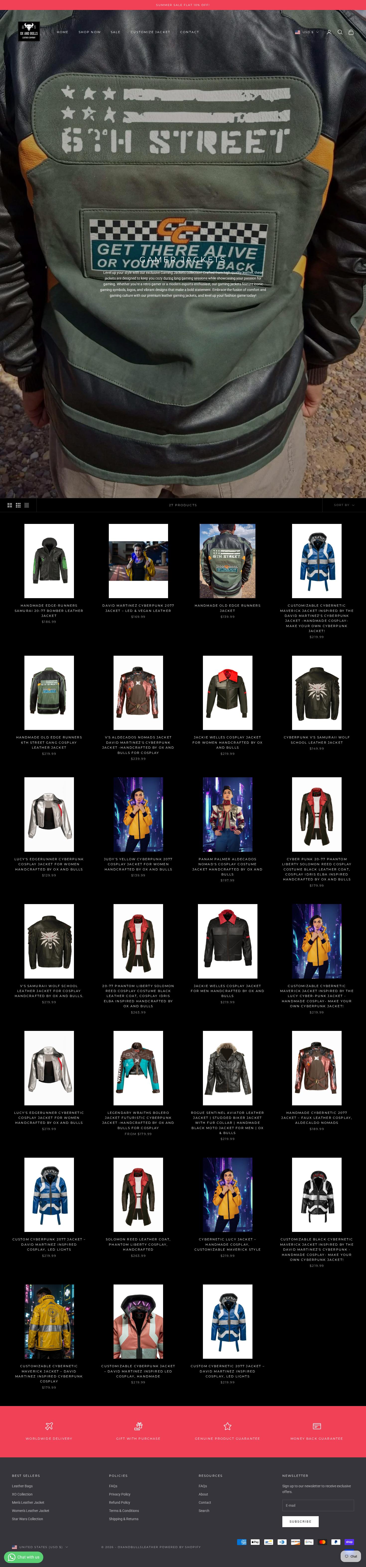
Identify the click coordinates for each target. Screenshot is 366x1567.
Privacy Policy (119, 1494)
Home (63, 32)
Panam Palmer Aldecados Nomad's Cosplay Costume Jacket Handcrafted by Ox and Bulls (227, 866)
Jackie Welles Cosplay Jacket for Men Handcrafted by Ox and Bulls (227, 991)
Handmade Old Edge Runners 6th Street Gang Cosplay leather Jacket (49, 742)
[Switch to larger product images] (9, 505)
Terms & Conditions (124, 1511)
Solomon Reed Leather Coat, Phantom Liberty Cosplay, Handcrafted (138, 1244)
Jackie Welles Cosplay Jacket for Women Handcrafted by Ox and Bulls (227, 742)
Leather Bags (22, 1486)
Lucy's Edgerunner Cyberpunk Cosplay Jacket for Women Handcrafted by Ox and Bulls (49, 864)
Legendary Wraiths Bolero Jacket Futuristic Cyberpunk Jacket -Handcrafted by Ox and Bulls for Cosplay (138, 1120)
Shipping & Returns (123, 1519)
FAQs (113, 1486)
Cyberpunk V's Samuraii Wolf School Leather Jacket (317, 739)
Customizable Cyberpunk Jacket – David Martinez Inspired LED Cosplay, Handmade (138, 1371)
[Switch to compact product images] (26, 505)
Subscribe (300, 1521)
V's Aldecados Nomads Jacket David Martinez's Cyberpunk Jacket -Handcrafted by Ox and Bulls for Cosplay (138, 744)
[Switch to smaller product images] (18, 505)
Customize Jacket (151, 32)
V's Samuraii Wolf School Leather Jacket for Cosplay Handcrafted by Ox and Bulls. (49, 991)
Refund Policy (119, 1502)
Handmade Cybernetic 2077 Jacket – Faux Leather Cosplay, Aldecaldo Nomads (316, 1118)
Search (204, 1511)
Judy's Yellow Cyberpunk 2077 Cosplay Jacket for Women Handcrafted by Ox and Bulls (138, 864)
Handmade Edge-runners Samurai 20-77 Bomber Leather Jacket (49, 611)
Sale (116, 32)
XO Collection (22, 1494)
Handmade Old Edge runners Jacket (228, 608)
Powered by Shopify (180, 1547)
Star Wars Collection (27, 1519)
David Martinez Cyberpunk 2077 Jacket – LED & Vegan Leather (138, 608)
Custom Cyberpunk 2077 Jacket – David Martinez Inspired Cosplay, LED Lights (49, 1244)
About (203, 1494)
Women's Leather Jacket (30, 1511)
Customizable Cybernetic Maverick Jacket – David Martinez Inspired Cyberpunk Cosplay (49, 1373)
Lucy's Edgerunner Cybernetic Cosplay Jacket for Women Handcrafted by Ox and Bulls (49, 1118)
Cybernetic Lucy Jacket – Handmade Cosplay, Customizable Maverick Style (227, 1244)
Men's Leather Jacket (28, 1502)
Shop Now (90, 32)
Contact (189, 32)
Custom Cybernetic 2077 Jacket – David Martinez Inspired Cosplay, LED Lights (228, 1371)
